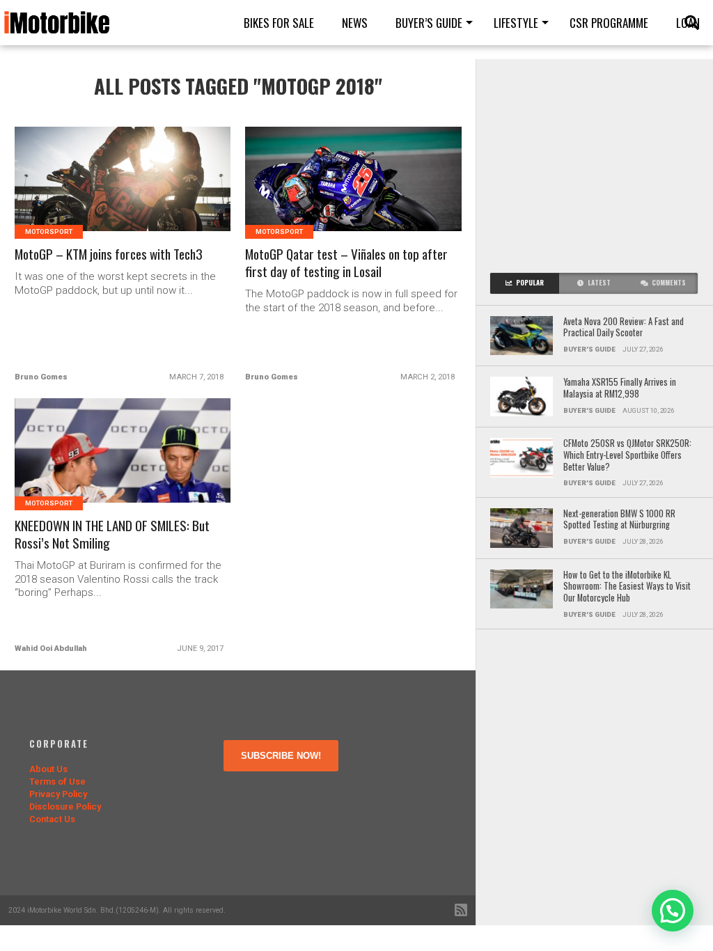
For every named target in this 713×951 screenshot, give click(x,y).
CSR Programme (609, 22)
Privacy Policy (58, 794)
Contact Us (52, 819)
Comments (669, 283)
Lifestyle (516, 22)
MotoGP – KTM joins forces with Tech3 (109, 254)
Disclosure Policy (65, 806)
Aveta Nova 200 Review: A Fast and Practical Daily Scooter (623, 327)
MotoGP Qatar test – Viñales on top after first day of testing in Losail (346, 263)
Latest (599, 283)
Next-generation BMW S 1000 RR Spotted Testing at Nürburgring (619, 519)
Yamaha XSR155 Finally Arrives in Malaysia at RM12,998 (619, 388)
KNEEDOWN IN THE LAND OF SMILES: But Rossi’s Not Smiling (112, 534)
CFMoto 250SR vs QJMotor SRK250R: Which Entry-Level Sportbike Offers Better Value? (627, 455)
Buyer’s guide (428, 22)
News (355, 22)
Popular (530, 283)
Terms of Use (57, 781)
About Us (48, 769)
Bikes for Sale (279, 22)
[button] (673, 911)
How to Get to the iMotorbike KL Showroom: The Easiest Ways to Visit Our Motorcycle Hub (627, 586)
